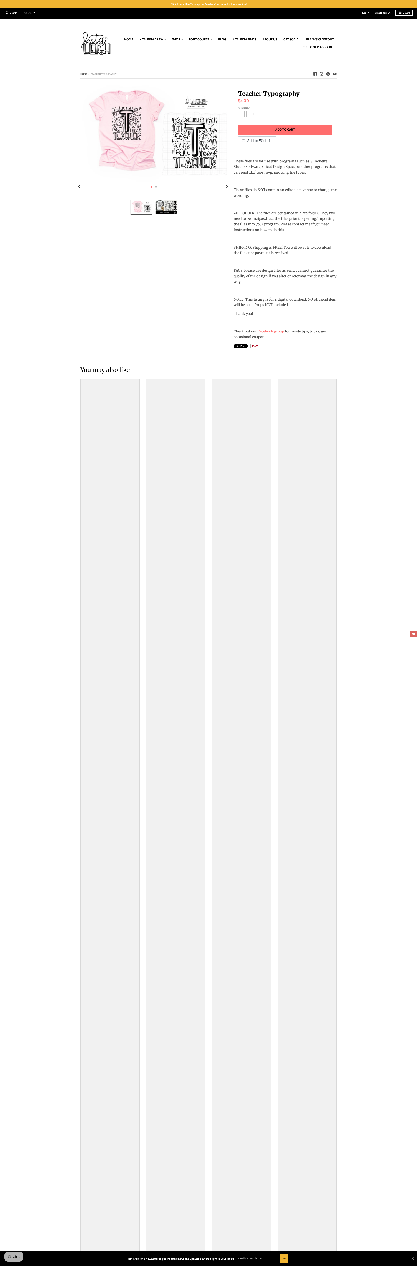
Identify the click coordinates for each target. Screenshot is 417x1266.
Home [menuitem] (128, 39)
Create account (383, 12)
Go (284, 1258)
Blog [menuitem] (222, 39)
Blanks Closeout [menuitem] (320, 39)
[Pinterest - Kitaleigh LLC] (328, 74)
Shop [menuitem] (176, 39)
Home (83, 74)
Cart (406, 12)
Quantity (244, 108)
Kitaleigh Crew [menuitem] (151, 39)
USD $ (28, 12)
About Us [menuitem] (269, 39)
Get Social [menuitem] (291, 39)
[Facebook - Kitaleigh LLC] (315, 74)
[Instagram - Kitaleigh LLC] (322, 74)
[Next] (227, 187)
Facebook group (271, 331)
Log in (365, 12)
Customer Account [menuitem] (318, 47)
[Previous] (80, 187)
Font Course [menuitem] (199, 39)
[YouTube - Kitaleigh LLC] (335, 74)
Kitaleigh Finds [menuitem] (244, 39)
